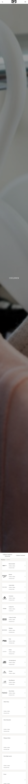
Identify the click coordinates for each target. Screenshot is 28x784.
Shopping (3, 559)
